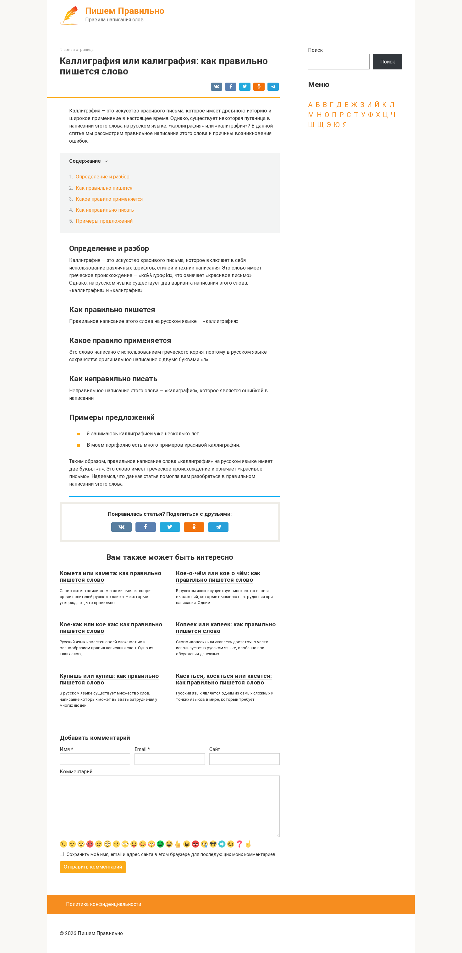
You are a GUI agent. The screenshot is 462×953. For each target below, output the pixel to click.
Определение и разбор (102, 177)
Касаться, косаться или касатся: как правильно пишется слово (224, 679)
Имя (66, 749)
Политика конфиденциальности (103, 904)
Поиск (315, 50)
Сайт (214, 749)
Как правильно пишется (104, 188)
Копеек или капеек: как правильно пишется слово (226, 627)
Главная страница (77, 49)
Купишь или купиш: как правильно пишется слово (109, 679)
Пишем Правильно (124, 11)
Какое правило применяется (109, 199)
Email (142, 749)
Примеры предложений (104, 221)
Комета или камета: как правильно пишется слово (110, 576)
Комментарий (76, 772)
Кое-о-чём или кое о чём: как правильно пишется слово (218, 576)
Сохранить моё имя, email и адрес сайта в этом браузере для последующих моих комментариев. (171, 854)
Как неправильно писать (105, 210)
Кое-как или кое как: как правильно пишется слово (111, 627)
